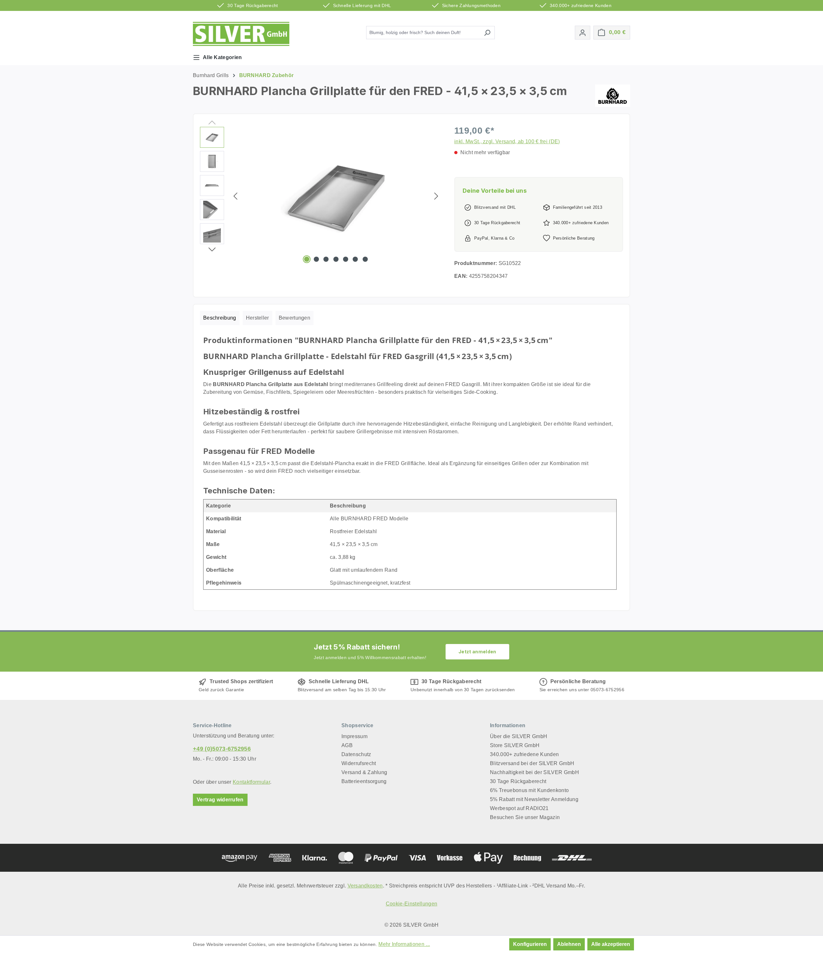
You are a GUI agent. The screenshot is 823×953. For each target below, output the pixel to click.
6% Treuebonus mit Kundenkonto (529, 790)
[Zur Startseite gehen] (241, 34)
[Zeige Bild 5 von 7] (345, 259)
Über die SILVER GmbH (518, 736)
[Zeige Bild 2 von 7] (316, 259)
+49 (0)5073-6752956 (222, 749)
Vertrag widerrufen (220, 799)
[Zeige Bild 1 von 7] (306, 259)
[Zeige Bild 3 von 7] (326, 259)
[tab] (220, 318)
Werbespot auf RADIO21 (519, 808)
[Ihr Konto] (582, 33)
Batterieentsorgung (364, 781)
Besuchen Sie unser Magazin (525, 817)
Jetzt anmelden (477, 651)
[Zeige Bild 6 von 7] (355, 259)
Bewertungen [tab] (295, 318)
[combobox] (423, 32)
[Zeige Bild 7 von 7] (365, 259)
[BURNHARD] (612, 95)
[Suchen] (487, 32)
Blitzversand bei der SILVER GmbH (532, 763)
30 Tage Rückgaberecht (518, 781)
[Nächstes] (436, 196)
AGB (347, 745)
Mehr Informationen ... (404, 944)
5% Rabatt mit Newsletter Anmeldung (534, 799)
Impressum (354, 736)
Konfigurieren (530, 944)
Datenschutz (356, 754)
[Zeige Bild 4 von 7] (336, 259)
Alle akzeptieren (610, 944)
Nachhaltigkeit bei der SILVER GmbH (534, 772)
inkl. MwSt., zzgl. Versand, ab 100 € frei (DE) (507, 141)
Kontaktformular (251, 782)
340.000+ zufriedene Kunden (524, 754)
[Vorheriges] (235, 196)
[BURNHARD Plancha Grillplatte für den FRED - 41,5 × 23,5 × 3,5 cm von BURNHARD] (336, 196)
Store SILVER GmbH (514, 745)
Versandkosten (365, 885)
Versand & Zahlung (364, 772)
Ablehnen (569, 944)
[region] (321, 196)
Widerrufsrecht (358, 763)
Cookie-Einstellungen (411, 903)
